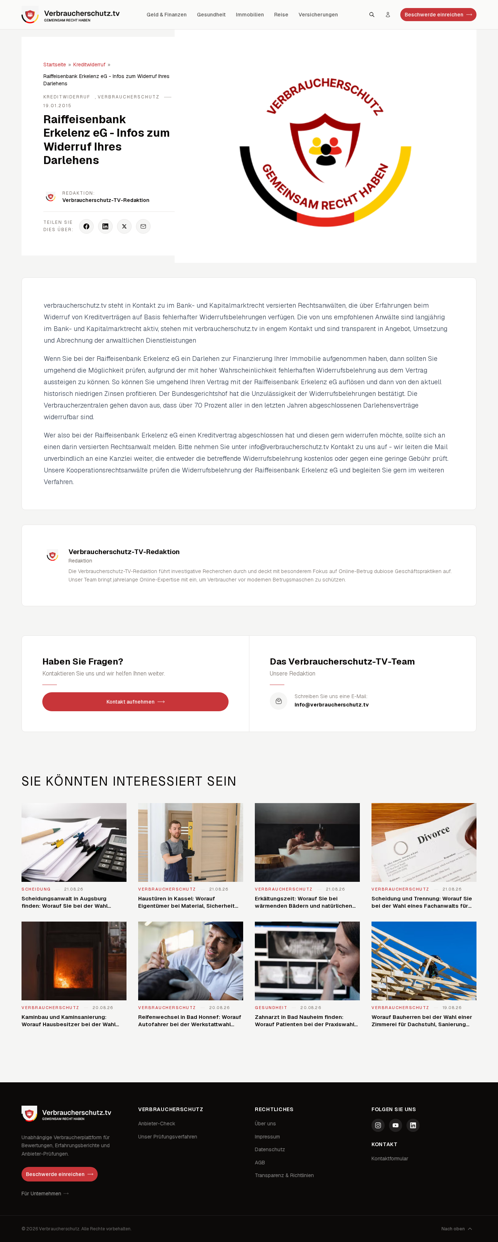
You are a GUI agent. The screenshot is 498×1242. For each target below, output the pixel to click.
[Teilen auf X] (124, 226)
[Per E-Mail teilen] (143, 226)
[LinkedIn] (413, 1125)
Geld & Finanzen (167, 14)
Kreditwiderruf (89, 64)
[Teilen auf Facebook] (86, 226)
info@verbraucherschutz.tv (332, 704)
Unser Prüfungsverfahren (167, 1136)
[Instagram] (378, 1125)
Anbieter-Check (156, 1123)
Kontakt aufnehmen (130, 701)
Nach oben (453, 1229)
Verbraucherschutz (129, 97)
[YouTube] (395, 1125)
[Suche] (371, 14)
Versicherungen (318, 14)
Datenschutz (270, 1149)
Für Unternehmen (41, 1193)
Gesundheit (211, 14)
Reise (281, 14)
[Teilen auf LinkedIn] (105, 226)
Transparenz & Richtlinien (284, 1175)
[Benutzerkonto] (387, 14)
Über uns (265, 1123)
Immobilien (250, 14)
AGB (260, 1162)
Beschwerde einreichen (434, 14)
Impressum (267, 1136)
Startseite (54, 64)
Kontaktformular (389, 1158)
